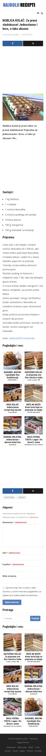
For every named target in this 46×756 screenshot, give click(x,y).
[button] (38, 13)
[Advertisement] (23, 71)
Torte (37, 747)
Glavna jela (21, 747)
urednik (15, 34)
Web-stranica (9, 576)
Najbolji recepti (21, 738)
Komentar (15, 522)
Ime (11, 552)
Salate (22, 751)
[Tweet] (33, 43)
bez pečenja (9, 497)
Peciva (15, 751)
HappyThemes (23, 742)
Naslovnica (11, 747)
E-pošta (13, 564)
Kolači (30, 747)
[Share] (13, 43)
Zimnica (30, 751)
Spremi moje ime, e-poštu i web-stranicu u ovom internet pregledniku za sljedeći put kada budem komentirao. (22, 591)
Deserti (8, 751)
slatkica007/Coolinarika (22, 338)
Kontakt (38, 751)
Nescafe (22, 497)
